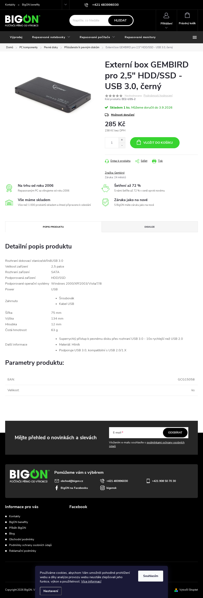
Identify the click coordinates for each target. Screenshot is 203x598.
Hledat (120, 20)
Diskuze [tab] (150, 226)
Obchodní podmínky (21, 539)
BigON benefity (31, 5)
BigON (82, 517)
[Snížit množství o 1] (122, 145)
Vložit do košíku (158, 143)
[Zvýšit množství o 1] (122, 140)
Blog (12, 533)
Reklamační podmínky (22, 551)
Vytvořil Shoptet (188, 590)
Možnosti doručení (122, 115)
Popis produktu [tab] (53, 226)
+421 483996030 (117, 481)
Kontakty (10, 5)
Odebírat (175, 432)
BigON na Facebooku (74, 488)
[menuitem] (16, 37)
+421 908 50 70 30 (164, 481)
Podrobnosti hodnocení (158, 95)
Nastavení (50, 591)
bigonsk (111, 488)
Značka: (114, 173)
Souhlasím (150, 576)
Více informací (91, 581)
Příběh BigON (17, 528)
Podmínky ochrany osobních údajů (30, 545)
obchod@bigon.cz (72, 481)
